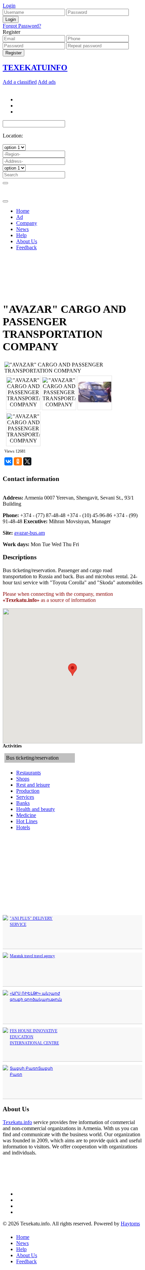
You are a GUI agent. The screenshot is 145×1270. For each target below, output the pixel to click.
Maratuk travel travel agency (32, 956)
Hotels (23, 827)
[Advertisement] (72, 230)
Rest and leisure (33, 785)
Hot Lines (26, 821)
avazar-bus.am (29, 533)
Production (27, 791)
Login (9, 5)
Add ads (47, 82)
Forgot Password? (22, 26)
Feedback (26, 1261)
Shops (22, 779)
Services (25, 797)
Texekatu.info (17, 1122)
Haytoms (130, 1223)
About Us (26, 1255)
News (22, 1243)
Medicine (26, 815)
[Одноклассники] (18, 461)
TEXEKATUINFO (35, 67)
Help (21, 1249)
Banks (23, 803)
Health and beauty (35, 809)
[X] (27, 461)
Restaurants (28, 773)
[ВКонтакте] (8, 461)
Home (22, 1237)
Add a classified (20, 82)
